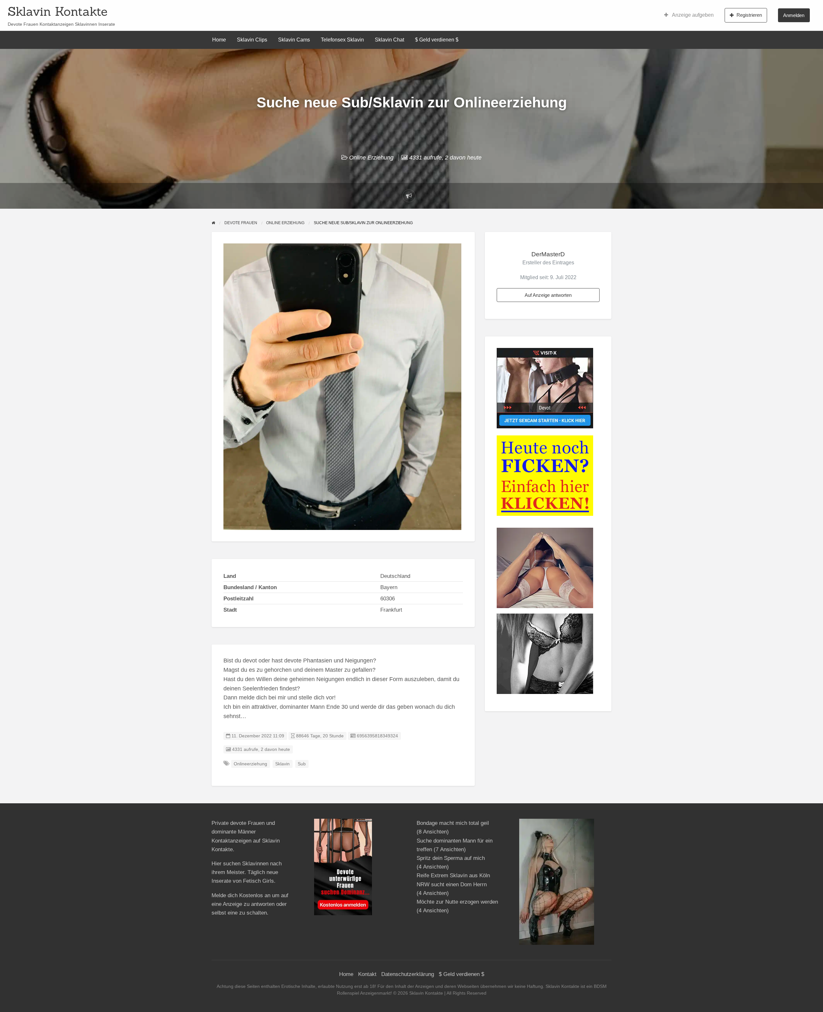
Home (219, 39)
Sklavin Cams (294, 39)
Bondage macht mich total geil (453, 823)
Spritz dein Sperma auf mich (451, 858)
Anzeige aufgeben (692, 15)
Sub (302, 763)
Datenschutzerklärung (407, 974)
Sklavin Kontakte (57, 11)
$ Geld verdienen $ (436, 39)
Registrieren (749, 15)
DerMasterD (548, 254)
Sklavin (282, 763)
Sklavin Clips (252, 39)
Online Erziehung (371, 157)
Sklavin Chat (389, 39)
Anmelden (793, 15)
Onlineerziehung (250, 763)
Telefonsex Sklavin (342, 39)
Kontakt (367, 974)
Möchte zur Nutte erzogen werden (457, 902)
